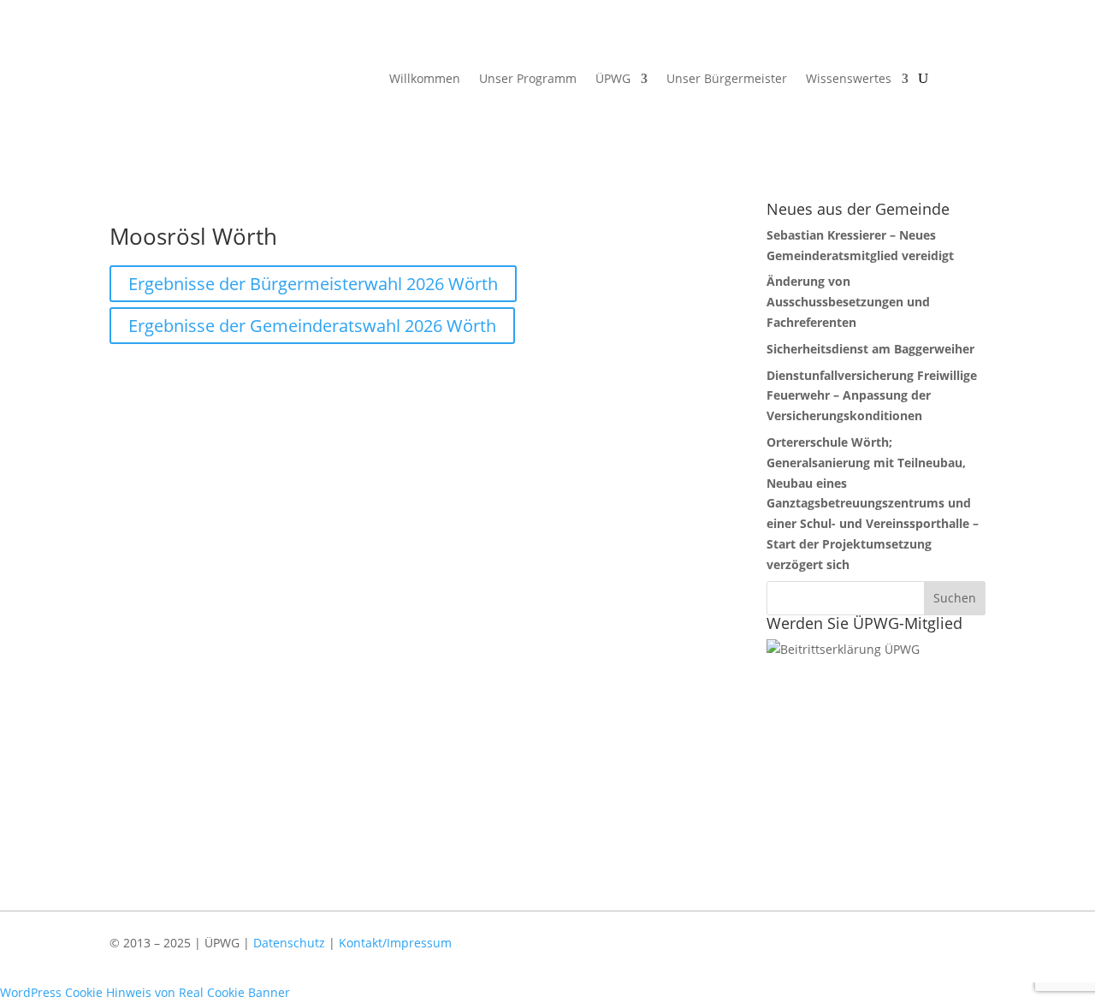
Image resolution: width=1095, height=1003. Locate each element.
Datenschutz (289, 943)
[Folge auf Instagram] (964, 954)
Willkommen (424, 79)
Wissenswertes (848, 79)
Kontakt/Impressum (395, 943)
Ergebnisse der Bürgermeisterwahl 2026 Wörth (313, 283)
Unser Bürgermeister (726, 79)
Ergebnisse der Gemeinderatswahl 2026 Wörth (312, 325)
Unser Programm (528, 79)
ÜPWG (612, 79)
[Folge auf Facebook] (914, 954)
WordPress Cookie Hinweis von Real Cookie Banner (145, 992)
